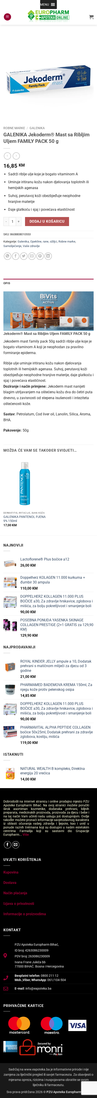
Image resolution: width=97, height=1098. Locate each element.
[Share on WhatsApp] (7, 256)
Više (26, 834)
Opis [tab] (6, 283)
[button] (44, 4)
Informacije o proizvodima (24, 914)
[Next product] (7, 155)
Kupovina (10, 872)
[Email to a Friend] (32, 256)
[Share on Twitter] (24, 256)
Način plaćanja (15, 893)
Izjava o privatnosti (18, 903)
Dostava (9, 883)
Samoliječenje (12, 246)
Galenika (37, 128)
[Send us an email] (15, 845)
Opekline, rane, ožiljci (43, 241)
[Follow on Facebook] (7, 845)
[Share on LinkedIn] (48, 256)
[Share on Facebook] (15, 256)
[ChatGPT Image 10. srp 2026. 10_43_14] (48, 311)
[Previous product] (16, 155)
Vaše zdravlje (31, 246)
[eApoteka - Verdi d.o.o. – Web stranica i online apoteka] (48, 17)
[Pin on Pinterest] (40, 256)
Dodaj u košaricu (47, 222)
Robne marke (14, 128)
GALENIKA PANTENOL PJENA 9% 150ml (24, 519)
